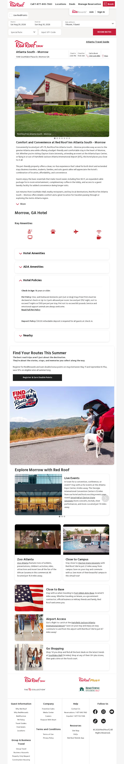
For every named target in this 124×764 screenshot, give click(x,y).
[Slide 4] (62, 138)
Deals (72, 4)
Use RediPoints (20, 15)
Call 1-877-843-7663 (41, 4)
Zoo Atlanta (22, 563)
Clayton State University (89, 563)
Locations (60, 4)
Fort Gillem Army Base (84, 593)
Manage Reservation (89, 4)
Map (106, 56)
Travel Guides (21, 723)
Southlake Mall (55, 655)
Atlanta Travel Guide (97, 42)
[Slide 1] (54, 138)
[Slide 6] (67, 138)
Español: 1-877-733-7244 (75, 716)
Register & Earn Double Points (37, 377)
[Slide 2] (57, 138)
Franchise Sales (48, 708)
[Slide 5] (64, 138)
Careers (48, 716)
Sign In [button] (101, 12)
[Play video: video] (38, 539)
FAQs (75, 734)
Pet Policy (21, 719)
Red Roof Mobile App (75, 738)
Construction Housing (21, 759)
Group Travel (21, 749)
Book (111, 4)
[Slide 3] (59, 138)
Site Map (75, 730)
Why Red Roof (21, 708)
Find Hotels (21, 727)
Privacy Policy (48, 738)
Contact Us (75, 708)
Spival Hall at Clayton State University (79, 499)
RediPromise (21, 716)
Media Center (48, 712)
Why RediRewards (21, 712)
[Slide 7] (69, 138)
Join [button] (91, 12)
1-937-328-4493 (94, 56)
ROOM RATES (104, 32)
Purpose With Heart (48, 719)
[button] (18, 105)
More (23, 204)
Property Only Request (21, 756)
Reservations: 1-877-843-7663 (75, 712)
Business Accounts (21, 752)
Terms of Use (48, 734)
